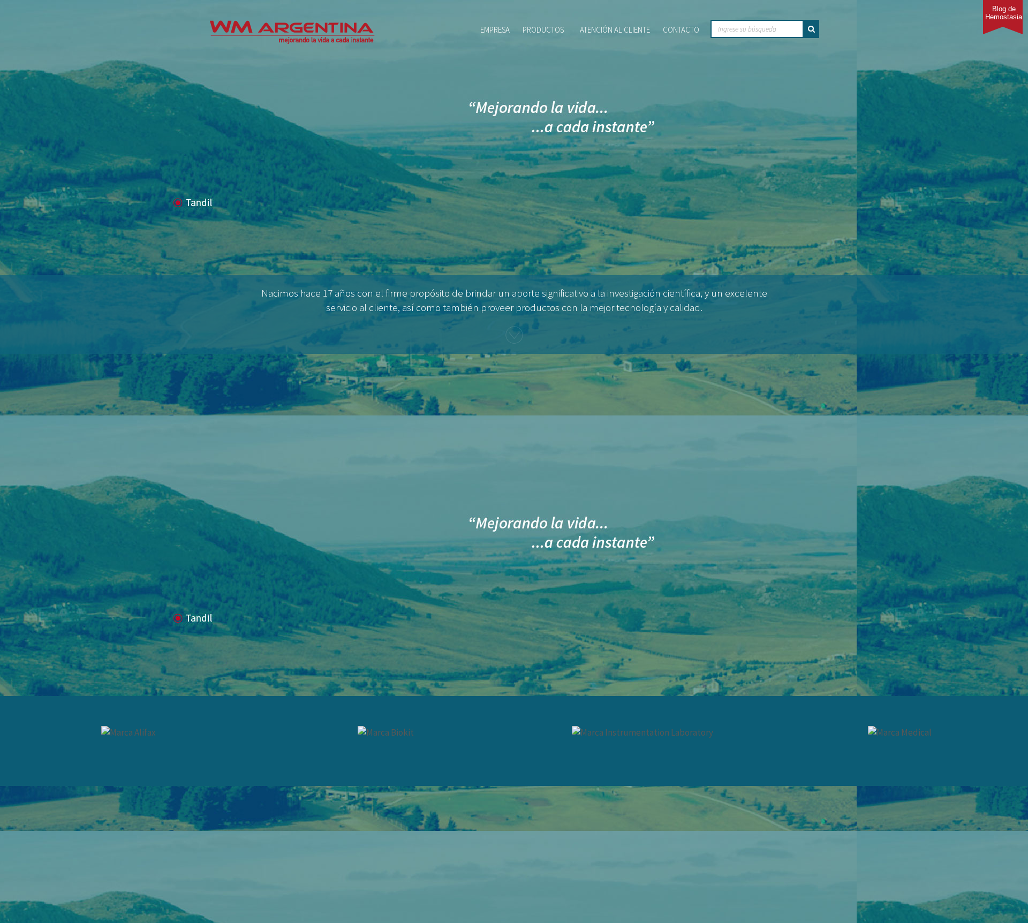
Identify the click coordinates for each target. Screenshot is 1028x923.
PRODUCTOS (543, 30)
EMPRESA (495, 30)
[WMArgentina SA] (292, 23)
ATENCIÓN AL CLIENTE (615, 30)
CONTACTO (681, 30)
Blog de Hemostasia (1003, 13)
